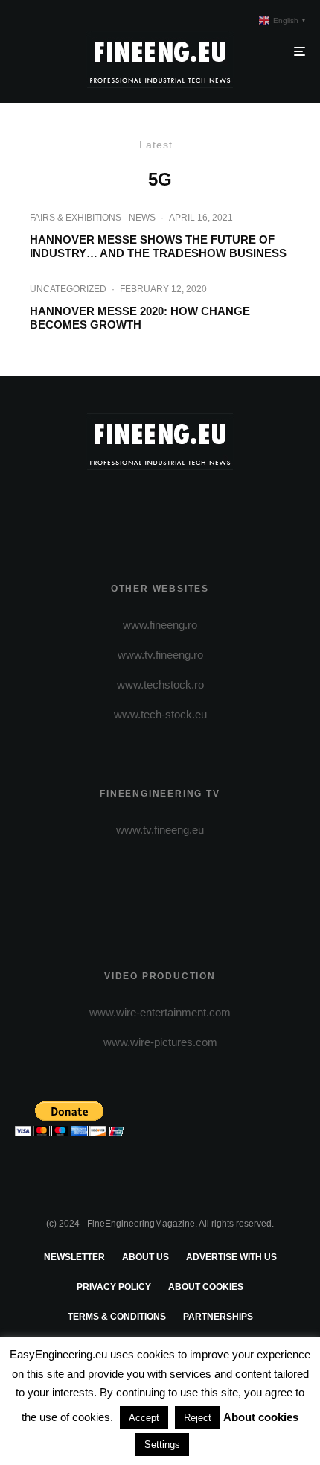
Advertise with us (231, 1257)
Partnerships (218, 1316)
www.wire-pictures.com (160, 1042)
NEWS (142, 217)
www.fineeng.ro (160, 624)
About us (145, 1257)
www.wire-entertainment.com (160, 1012)
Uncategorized (68, 289)
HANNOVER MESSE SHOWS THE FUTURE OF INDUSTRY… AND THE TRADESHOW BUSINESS (158, 246)
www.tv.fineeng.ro (160, 654)
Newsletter (74, 1257)
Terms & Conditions (117, 1316)
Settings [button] (162, 1444)
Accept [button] (144, 1417)
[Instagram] (160, 508)
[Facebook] (102, 508)
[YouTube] (189, 508)
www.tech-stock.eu (160, 714)
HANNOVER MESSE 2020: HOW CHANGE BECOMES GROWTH (140, 318)
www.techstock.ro (160, 684)
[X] (131, 508)
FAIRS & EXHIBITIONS (75, 217)
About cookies (205, 1287)
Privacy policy (114, 1287)
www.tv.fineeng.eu (160, 829)
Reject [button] (197, 1417)
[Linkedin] (218, 508)
